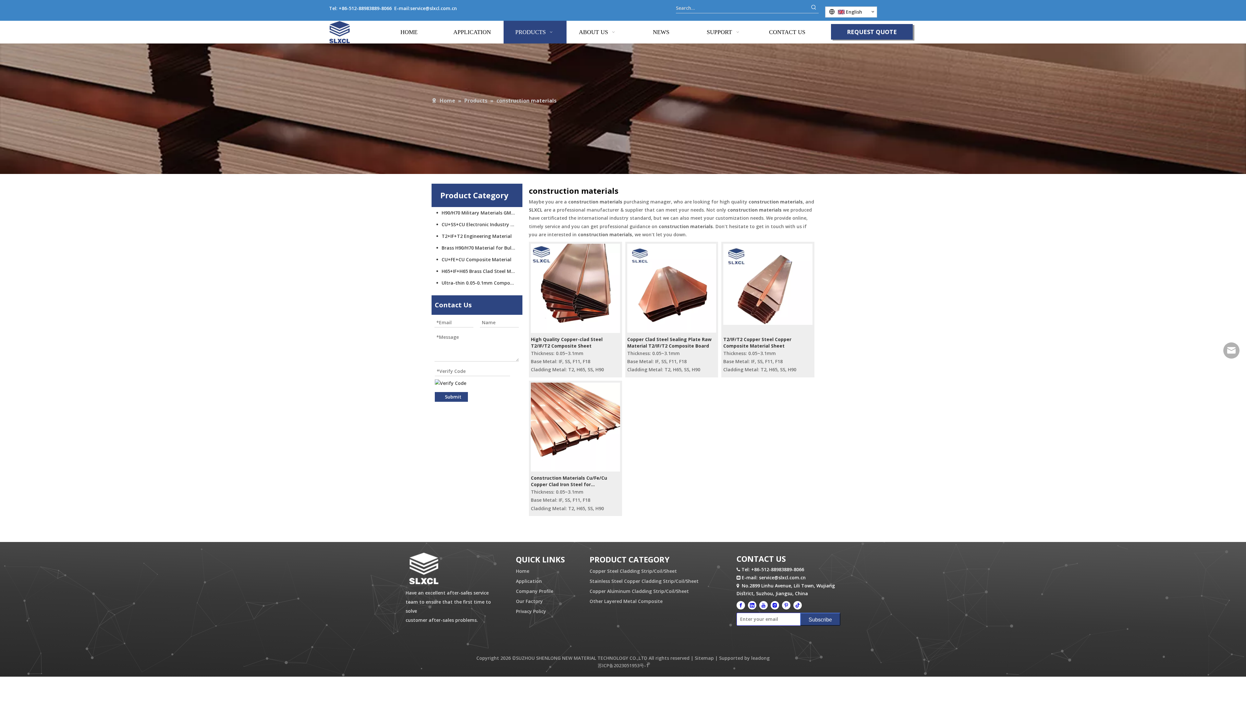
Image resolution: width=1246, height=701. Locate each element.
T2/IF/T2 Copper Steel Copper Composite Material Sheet (757, 342)
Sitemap (704, 658)
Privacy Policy (531, 611)
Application (529, 581)
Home (522, 571)
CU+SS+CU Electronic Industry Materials (482, 224)
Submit (453, 397)
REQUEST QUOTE (872, 32)
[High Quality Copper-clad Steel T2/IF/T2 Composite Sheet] (575, 288)
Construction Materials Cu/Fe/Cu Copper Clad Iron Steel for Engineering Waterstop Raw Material (574, 481)
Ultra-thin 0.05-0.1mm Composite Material (482, 283)
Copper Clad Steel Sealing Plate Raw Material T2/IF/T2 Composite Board (669, 342)
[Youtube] (763, 605)
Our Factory (529, 601)
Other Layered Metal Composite (626, 601)
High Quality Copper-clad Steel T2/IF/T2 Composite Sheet (567, 342)
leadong (760, 658)
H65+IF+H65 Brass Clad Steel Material (482, 271)
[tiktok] (797, 605)
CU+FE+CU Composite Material (476, 259)
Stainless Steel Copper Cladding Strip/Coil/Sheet (644, 581)
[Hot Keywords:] (814, 8)
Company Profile (534, 591)
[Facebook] (741, 605)
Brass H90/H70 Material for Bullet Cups (482, 248)
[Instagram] (775, 605)
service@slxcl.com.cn (433, 8)
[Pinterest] (786, 605)
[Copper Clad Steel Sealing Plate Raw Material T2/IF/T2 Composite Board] (671, 288)
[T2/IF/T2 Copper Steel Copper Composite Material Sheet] (767, 284)
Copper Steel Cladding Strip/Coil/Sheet (633, 571)
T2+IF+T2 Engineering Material (477, 236)
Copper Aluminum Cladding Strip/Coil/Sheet (639, 591)
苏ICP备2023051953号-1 (623, 665)
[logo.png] (423, 568)
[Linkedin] (752, 605)
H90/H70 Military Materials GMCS (479, 213)
